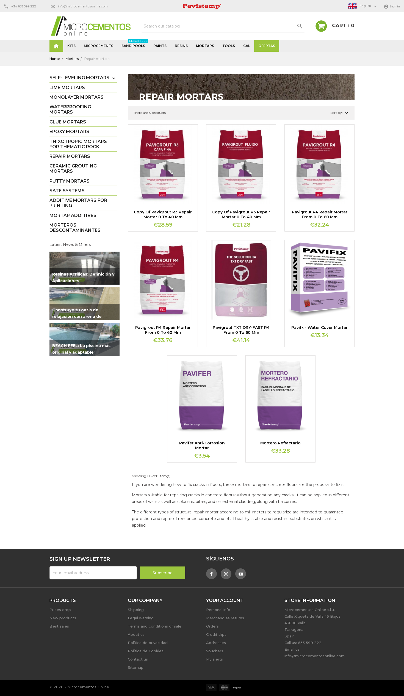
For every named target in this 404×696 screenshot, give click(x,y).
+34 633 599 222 (23, 6)
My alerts (214, 659)
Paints (160, 46)
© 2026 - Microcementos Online (79, 687)
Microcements (98, 46)
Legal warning (141, 618)
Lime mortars (67, 87)
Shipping (136, 609)
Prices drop (60, 609)
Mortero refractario (280, 443)
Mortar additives (72, 215)
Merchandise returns (225, 618)
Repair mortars (69, 156)
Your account (224, 600)
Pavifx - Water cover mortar (319, 327)
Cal (246, 46)
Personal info (218, 609)
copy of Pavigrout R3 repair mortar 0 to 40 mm (163, 214)
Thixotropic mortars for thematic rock (78, 144)
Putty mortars (69, 181)
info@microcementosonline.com (83, 6)
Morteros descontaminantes (75, 227)
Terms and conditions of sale (154, 626)
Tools (228, 46)
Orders (212, 626)
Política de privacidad (148, 642)
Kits (71, 46)
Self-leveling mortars (79, 77)
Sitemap (135, 667)
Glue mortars (67, 122)
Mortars (205, 46)
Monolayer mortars (76, 97)
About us (136, 634)
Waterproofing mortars (70, 109)
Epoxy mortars (69, 131)
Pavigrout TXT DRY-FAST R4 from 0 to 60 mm (241, 330)
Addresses (216, 642)
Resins (181, 46)
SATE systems (67, 190)
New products (62, 618)
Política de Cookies (146, 651)
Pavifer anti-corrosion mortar (202, 445)
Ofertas (266, 46)
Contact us (138, 659)
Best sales (59, 626)
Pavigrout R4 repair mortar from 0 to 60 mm (319, 214)
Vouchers (214, 651)
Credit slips (216, 634)
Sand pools (134, 44)
